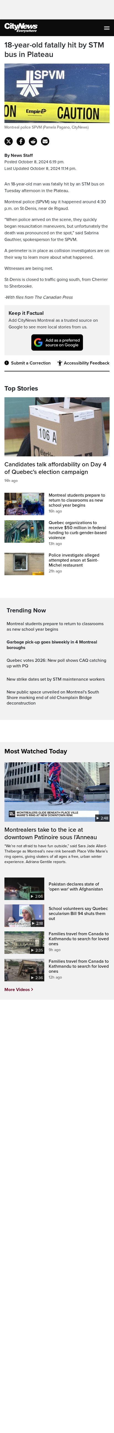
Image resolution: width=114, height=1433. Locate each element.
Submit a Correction (31, 363)
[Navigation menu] (107, 27)
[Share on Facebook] (21, 141)
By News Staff (18, 155)
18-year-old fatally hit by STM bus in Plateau (54, 50)
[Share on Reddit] (33, 141)
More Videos (17, 989)
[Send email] (45, 141)
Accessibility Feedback (86, 363)
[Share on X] (8, 141)
